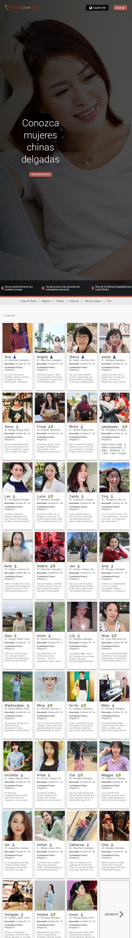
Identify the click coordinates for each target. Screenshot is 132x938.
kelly (8, 566)
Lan (7, 496)
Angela (42, 357)
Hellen (42, 845)
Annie (9, 427)
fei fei (74, 705)
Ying (104, 496)
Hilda (41, 775)
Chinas (60, 301)
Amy (105, 566)
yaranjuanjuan (110, 427)
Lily (72, 636)
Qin (7, 845)
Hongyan (11, 914)
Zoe (72, 775)
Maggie (107, 775)
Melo (105, 705)
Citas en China (28, 301)
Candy (74, 496)
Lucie (41, 496)
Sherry (74, 357)
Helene (42, 914)
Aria (7, 357)
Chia (104, 845)
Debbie (42, 566)
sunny (106, 357)
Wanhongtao (14, 705)
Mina (41, 705)
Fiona (41, 427)
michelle (11, 775)
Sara (8, 636)
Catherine (76, 845)
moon (41, 636)
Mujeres (46, 301)
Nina (105, 636)
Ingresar (120, 7)
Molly (73, 427)
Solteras (74, 301)
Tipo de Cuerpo (93, 301)
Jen (72, 566)
